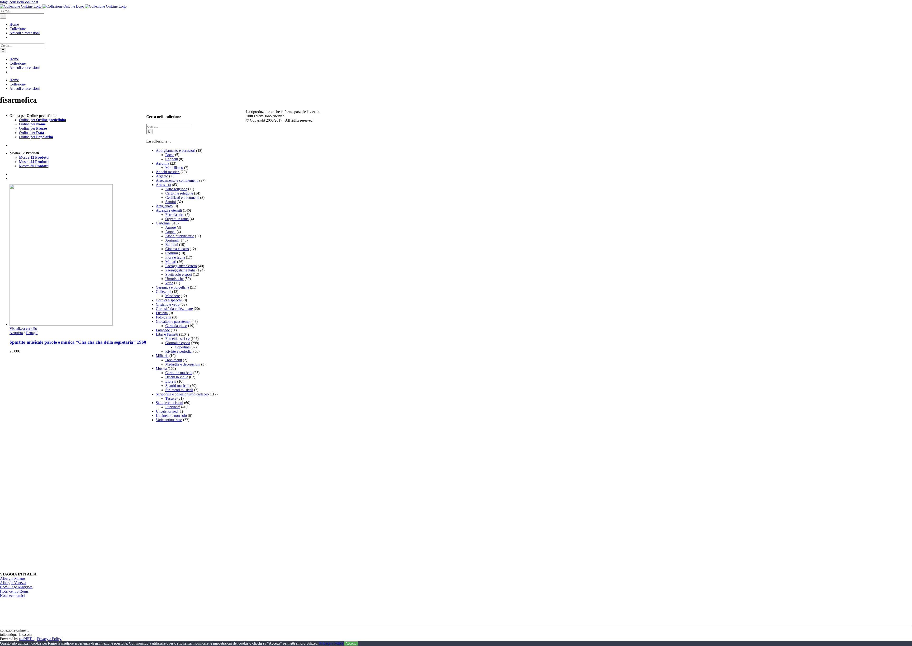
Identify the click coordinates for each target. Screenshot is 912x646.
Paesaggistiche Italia (180, 270)
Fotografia (163, 317)
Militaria (162, 356)
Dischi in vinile (176, 377)
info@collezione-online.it (19, 2)
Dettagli (32, 333)
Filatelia (162, 313)
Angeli (170, 232)
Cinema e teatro (177, 249)
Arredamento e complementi (177, 180)
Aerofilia (162, 163)
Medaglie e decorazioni (182, 364)
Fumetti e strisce (177, 339)
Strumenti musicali (179, 390)
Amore (170, 227)
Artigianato (164, 206)
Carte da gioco (176, 326)
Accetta (351, 643)
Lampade (163, 330)
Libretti (170, 381)
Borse (169, 155)
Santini (170, 202)
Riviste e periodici (178, 351)
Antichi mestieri (168, 172)
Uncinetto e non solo (171, 415)
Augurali (172, 240)
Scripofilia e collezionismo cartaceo (182, 394)
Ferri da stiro (174, 215)
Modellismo (174, 168)
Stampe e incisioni (169, 403)
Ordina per (42, 120)
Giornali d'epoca (177, 343)
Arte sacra (163, 185)
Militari (170, 262)
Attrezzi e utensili (169, 210)
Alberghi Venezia (13, 583)
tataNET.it (26, 639)
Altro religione (176, 189)
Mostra (33, 157)
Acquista (16, 333)
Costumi (171, 253)
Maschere (172, 296)
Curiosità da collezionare (174, 309)
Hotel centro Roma (14, 591)
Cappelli (171, 159)
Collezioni (163, 292)
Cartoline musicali (178, 373)
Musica (161, 368)
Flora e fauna (175, 257)
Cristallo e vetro (168, 304)
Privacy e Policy (49, 639)
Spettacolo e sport (178, 274)
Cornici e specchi (169, 300)
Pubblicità (172, 407)
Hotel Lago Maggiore (16, 587)
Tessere (170, 398)
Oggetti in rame (177, 219)
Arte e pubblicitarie (179, 236)
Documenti (173, 360)
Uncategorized (167, 411)
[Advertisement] (182, 497)
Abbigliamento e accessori (175, 150)
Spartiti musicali (177, 386)
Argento (162, 176)
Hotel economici (12, 596)
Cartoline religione (179, 193)
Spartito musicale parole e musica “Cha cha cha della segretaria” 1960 (78, 342)
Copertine (182, 347)
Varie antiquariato (169, 420)
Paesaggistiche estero (181, 266)
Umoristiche (174, 279)
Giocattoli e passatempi (173, 321)
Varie (169, 283)
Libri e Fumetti (167, 334)
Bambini (171, 244)
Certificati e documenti (182, 197)
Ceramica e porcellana (172, 287)
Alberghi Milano (12, 578)
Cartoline (163, 223)
